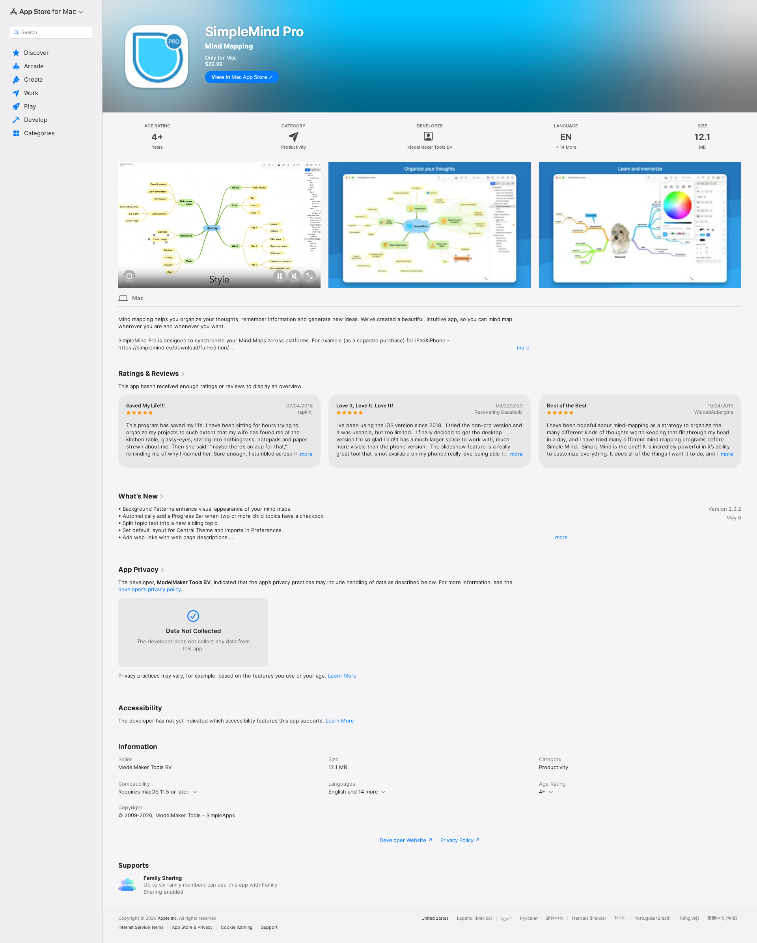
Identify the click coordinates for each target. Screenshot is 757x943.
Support (269, 927)
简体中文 (554, 918)
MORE (306, 454)
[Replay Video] (129, 277)
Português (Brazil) (652, 918)
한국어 (620, 918)
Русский (529, 918)
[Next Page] (749, 224)
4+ (542, 791)
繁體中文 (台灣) (722, 918)
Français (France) (589, 918)
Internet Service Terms (141, 927)
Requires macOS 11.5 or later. (154, 791)
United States (435, 918)
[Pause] (279, 277)
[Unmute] (294, 277)
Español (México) (474, 918)
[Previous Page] (110, 224)
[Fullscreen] (309, 277)
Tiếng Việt (689, 918)
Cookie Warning (237, 927)
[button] (51, 53)
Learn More (342, 675)
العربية (506, 918)
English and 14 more (353, 791)
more (523, 347)
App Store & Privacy (192, 927)
